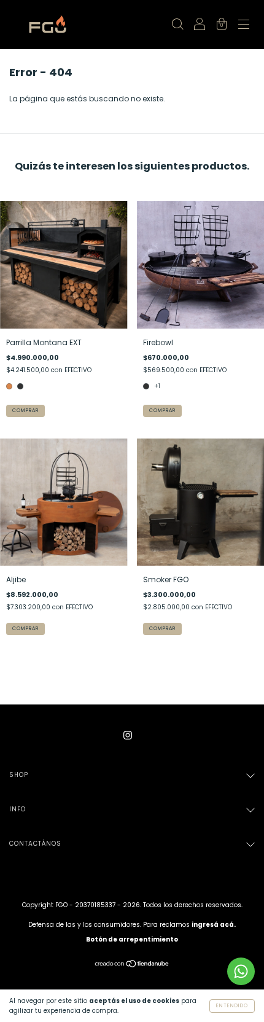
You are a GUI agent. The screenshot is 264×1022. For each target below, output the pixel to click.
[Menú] (244, 25)
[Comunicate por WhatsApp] (241, 971)
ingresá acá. (214, 924)
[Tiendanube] (132, 965)
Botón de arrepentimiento (132, 939)
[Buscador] (177, 25)
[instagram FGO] (128, 735)
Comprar (25, 410)
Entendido (232, 1005)
